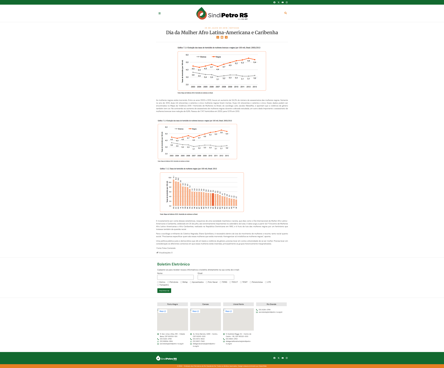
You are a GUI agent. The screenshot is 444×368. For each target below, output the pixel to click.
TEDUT (235, 282)
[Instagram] (287, 2)
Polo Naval (212, 282)
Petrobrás (174, 282)
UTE (269, 282)
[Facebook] (274, 2)
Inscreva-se (164, 290)
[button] (217, 37)
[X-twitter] (278, 2)
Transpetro (164, 285)
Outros (162, 282)
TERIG (224, 282)
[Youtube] (282, 2)
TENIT (245, 282)
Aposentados (198, 282)
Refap (185, 282)
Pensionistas (257, 282)
